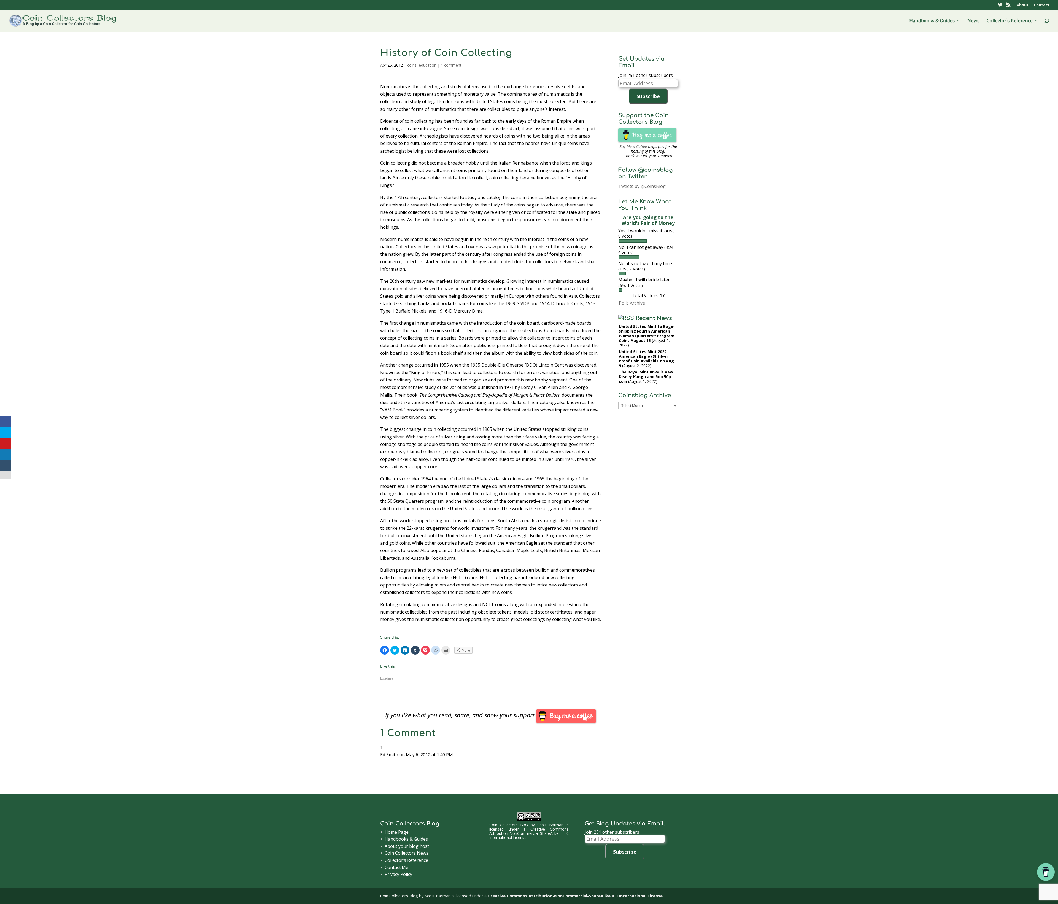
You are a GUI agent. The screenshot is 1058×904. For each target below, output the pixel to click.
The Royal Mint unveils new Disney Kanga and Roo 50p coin (646, 376)
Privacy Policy (398, 874)
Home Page (397, 832)
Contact (1042, 5)
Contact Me (396, 867)
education (427, 65)
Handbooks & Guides (932, 21)
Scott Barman (550, 824)
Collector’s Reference (1010, 21)
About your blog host (407, 846)
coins (412, 65)
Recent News (654, 318)
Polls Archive (632, 303)
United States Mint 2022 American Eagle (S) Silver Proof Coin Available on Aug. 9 (647, 358)
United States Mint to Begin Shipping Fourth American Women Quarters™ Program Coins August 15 (646, 333)
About (1022, 5)
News (973, 21)
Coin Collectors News (406, 853)
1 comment (451, 65)
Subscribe (648, 96)
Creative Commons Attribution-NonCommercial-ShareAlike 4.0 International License (529, 833)
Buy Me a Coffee (633, 146)
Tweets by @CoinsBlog (642, 186)
